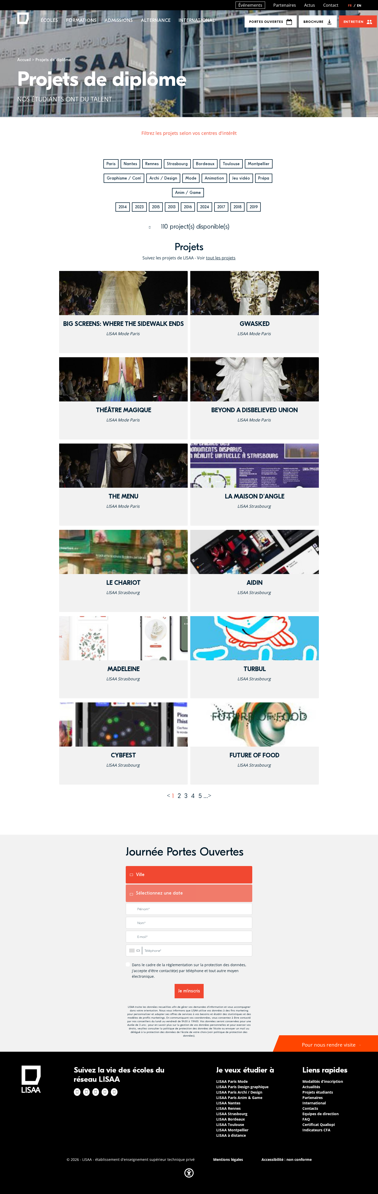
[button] (189, 1173)
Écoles (49, 20)
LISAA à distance (231, 1135)
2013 (172, 207)
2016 (188, 207)
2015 (156, 207)
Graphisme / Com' (124, 178)
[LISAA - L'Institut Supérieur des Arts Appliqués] (31, 1079)
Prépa (263, 178)
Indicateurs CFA (316, 1129)
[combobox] (134, 950)
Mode (190, 178)
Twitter (105, 1092)
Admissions (119, 20)
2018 (237, 207)
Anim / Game (188, 192)
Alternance (155, 20)
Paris (110, 164)
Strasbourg (177, 164)
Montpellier (258, 164)
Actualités (311, 1086)
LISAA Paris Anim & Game (239, 1097)
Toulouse (231, 164)
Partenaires (284, 5)
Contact (330, 5)
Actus (309, 5)
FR (352, 5)
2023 (139, 207)
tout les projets (221, 258)
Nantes (130, 164)
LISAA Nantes (228, 1103)
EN (359, 5)
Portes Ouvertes (266, 22)
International (197, 20)
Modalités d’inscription (322, 1081)
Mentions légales (228, 1159)
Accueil (24, 60)
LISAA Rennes (228, 1108)
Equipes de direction (320, 1113)
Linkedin (95, 1092)
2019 (254, 207)
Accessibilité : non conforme (287, 1159)
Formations (81, 20)
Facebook (77, 1092)
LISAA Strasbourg (231, 1113)
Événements (250, 5)
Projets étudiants (317, 1092)
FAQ (306, 1119)
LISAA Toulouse (230, 1124)
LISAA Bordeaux (230, 1119)
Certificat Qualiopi (318, 1124)
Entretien (354, 22)
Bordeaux (205, 164)
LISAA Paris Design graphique (242, 1086)
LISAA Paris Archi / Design (239, 1092)
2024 (204, 207)
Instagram (86, 1092)
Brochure (313, 22)
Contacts (310, 1108)
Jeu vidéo (241, 178)
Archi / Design (163, 178)
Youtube (114, 1092)
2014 (123, 207)
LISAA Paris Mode (232, 1081)
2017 (221, 207)
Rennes (152, 164)
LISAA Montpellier (232, 1129)
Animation (214, 178)
